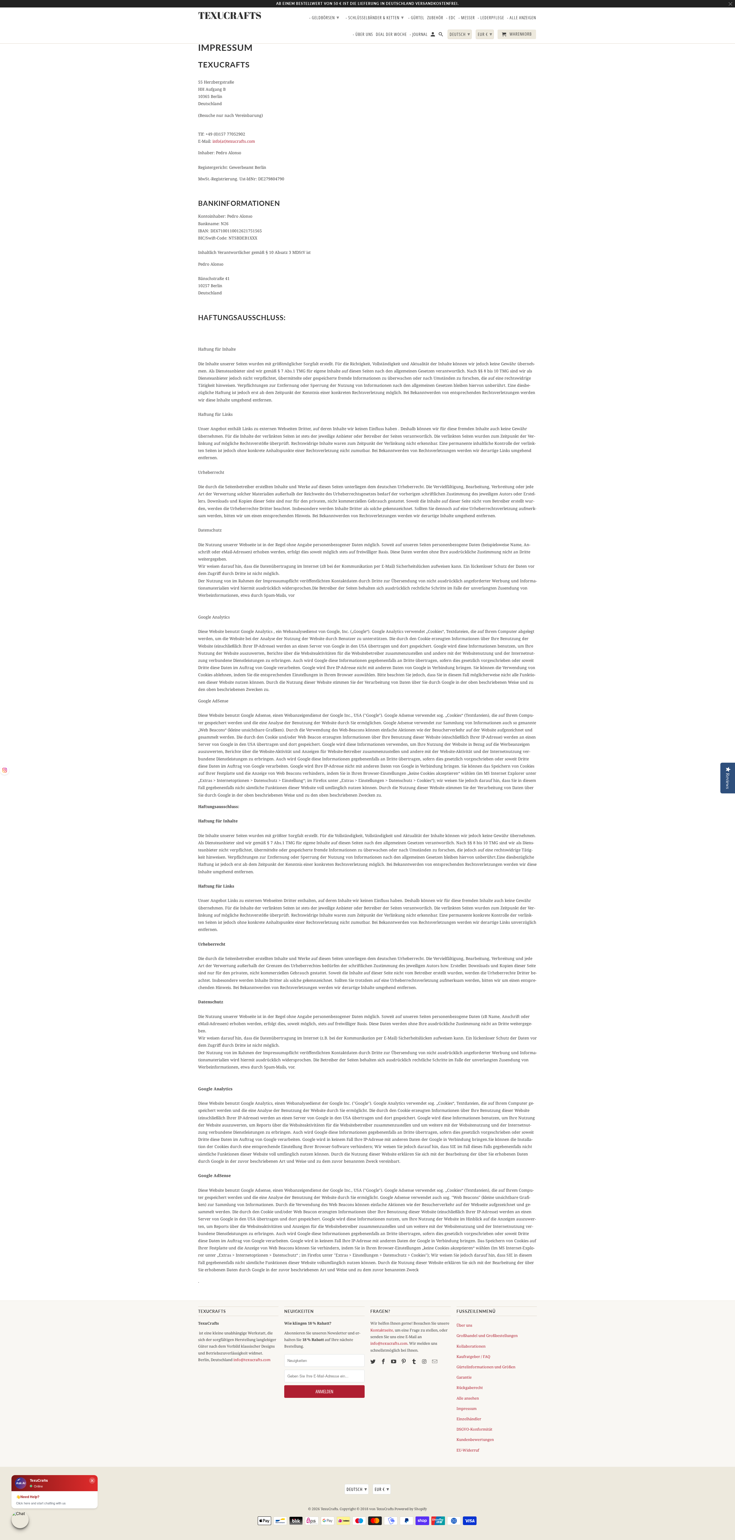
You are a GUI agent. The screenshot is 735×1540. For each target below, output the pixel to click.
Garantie (464, 1377)
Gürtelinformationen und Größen (486, 1366)
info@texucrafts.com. (389, 1343)
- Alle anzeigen (521, 17)
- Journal (419, 34)
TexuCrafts (329, 1508)
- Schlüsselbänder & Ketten (375, 17)
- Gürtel (416, 17)
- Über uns (363, 34)
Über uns (464, 1325)
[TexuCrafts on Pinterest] (404, 1361)
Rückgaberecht (470, 1387)
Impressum (467, 1408)
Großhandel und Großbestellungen (487, 1335)
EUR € (382, 1488)
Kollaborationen (471, 1346)
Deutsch (357, 1488)
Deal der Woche (391, 34)
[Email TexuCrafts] (435, 1361)
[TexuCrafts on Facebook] (384, 1361)
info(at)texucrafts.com (233, 141)
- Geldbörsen (324, 17)
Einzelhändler (469, 1418)
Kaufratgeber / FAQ (473, 1356)
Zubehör (435, 17)
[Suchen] (441, 35)
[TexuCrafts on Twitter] (373, 1361)
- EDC (451, 17)
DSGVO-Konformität (474, 1429)
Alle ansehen (468, 1398)
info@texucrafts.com (251, 1359)
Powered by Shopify (410, 1508)
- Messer (467, 17)
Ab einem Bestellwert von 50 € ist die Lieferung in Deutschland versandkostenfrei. (367, 3)
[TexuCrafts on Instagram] (425, 1361)
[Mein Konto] (433, 35)
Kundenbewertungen (475, 1439)
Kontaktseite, (382, 1330)
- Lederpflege (491, 17)
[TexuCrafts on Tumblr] (414, 1361)
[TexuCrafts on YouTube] (394, 1361)
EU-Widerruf (468, 1450)
